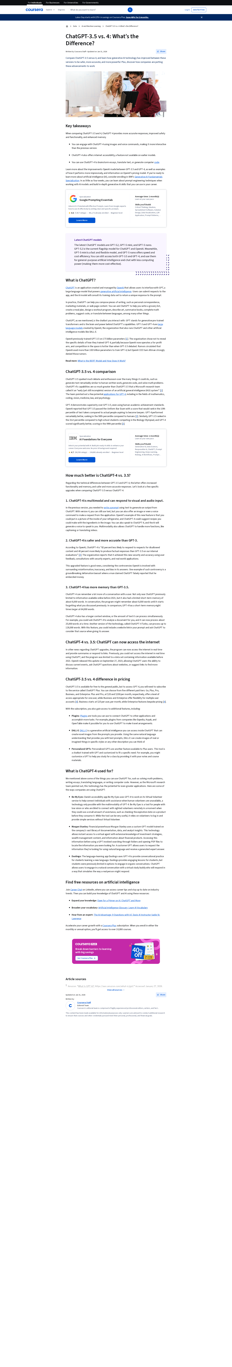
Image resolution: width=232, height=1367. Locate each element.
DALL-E (83, 730)
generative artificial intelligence (116, 291)
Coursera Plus (109, 925)
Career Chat (76, 889)
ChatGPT (70, 287)
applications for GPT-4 (115, 394)
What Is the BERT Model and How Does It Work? (102, 361)
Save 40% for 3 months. (137, 17)
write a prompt (111, 507)
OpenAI (120, 287)
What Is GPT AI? (86, 986)
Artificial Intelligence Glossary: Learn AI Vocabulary (123, 907)
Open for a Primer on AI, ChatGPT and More (118, 900)
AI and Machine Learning (91, 26)
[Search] (130, 9)
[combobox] (95, 10)
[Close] (201, 17)
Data (75, 26)
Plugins (83, 716)
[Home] (67, 26)
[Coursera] (34, 10)
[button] (61, 9)
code (156, 162)
